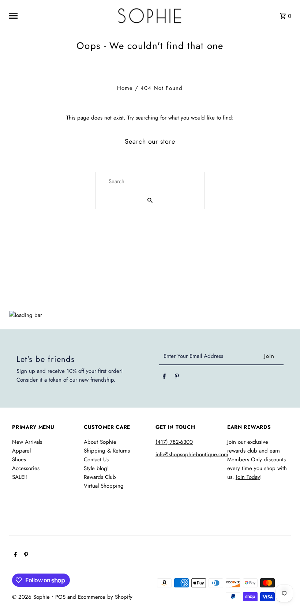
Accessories (26, 468)
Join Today (248, 477)
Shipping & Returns (107, 451)
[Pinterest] (177, 377)
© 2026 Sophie (32, 597)
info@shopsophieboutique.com (191, 454)
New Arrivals (27, 442)
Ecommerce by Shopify (105, 597)
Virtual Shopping (104, 486)
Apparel (21, 451)
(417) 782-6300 (174, 442)
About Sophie (100, 442)
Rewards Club (100, 477)
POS (60, 597)
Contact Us (96, 459)
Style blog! (96, 468)
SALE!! (20, 477)
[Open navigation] (58, 16)
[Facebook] (164, 377)
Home (125, 88)
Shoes (19, 459)
